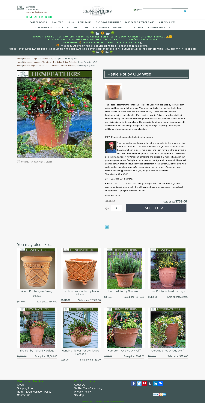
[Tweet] (107, 228)
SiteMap (79, 395)
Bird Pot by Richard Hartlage (37, 350)
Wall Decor (81, 27)
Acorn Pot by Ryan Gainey (37, 291)
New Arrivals (43, 27)
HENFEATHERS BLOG (39, 17)
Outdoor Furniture (108, 22)
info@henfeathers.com (37, 12)
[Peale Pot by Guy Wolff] (113, 99)
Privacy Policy (82, 391)
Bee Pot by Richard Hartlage (168, 291)
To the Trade (135, 27)
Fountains (84, 22)
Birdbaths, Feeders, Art (140, 22)
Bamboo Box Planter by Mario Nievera (81, 293)
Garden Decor (38, 22)
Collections (101, 27)
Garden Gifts (167, 22)
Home (19, 59)
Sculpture (62, 27)
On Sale (118, 27)
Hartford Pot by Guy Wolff (124, 291)
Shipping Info (25, 388)
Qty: (107, 208)
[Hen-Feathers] (20, 7)
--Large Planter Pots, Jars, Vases (44, 59)
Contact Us (23, 395)
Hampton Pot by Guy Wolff (124, 350)
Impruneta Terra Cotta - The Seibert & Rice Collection (55, 62)
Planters (57, 22)
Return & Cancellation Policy (34, 391)
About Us (79, 384)
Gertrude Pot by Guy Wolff (167, 350)
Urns (71, 22)
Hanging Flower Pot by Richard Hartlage (81, 352)
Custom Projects (159, 27)
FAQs (20, 384)
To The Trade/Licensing (88, 388)
